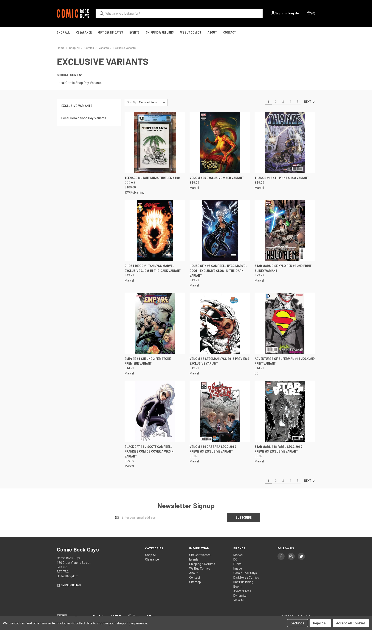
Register (294, 13)
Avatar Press (242, 591)
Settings (297, 623)
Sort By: (132, 102)
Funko (237, 564)
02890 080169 (71, 585)
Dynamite (239, 595)
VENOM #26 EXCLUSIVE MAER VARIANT (217, 178)
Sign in (279, 13)
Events (134, 32)
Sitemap (195, 582)
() (313, 13)
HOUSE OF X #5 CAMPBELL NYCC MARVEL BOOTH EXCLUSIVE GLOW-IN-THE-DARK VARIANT (218, 270)
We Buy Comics (190, 32)
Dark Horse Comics (246, 577)
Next (308, 101)
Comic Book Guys (245, 573)
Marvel (238, 555)
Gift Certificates (110, 32)
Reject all (320, 623)
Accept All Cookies (351, 623)
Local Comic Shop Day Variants (83, 118)
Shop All (63, 32)
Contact (229, 32)
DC (235, 559)
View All (238, 600)
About (212, 32)
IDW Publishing (243, 582)
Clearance (84, 32)
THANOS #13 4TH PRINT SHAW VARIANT (282, 178)
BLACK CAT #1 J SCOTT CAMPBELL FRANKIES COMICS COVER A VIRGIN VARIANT (149, 451)
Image (237, 568)
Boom (237, 586)
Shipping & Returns (160, 32)
